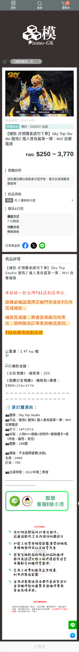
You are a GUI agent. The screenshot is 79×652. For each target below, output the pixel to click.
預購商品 (12, 126)
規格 (9, 200)
